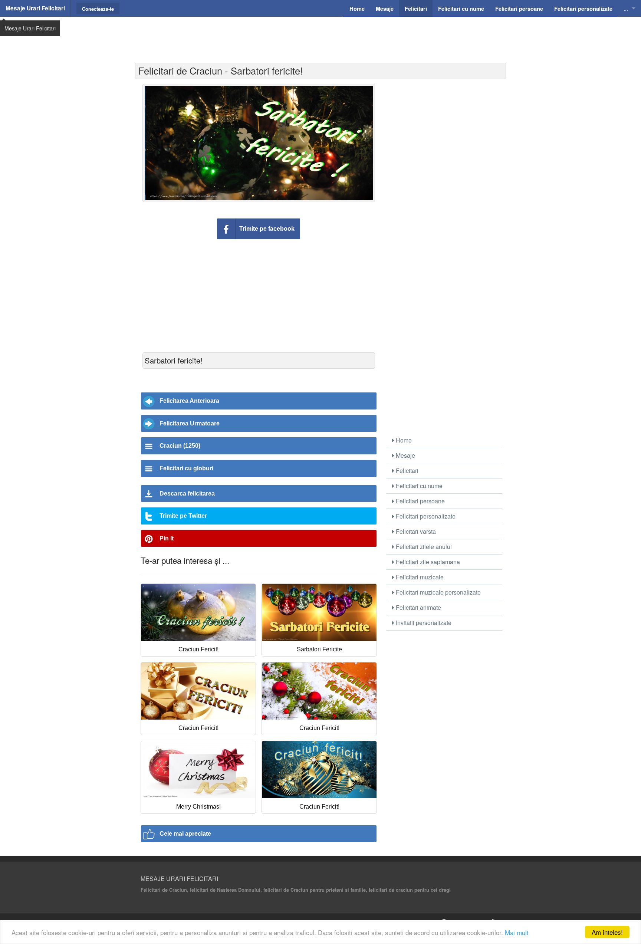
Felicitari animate (417, 607)
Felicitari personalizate (425, 516)
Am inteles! (607, 932)
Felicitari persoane (419, 501)
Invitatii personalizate (422, 622)
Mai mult (517, 932)
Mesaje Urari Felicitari (35, 8)
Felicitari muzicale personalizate (437, 592)
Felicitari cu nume (418, 485)
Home (403, 440)
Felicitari (406, 470)
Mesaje (404, 455)
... (626, 8)
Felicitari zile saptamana (427, 561)
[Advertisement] (320, 35)
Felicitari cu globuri (186, 468)
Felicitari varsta (415, 531)
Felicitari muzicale (419, 577)
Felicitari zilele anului (423, 546)
